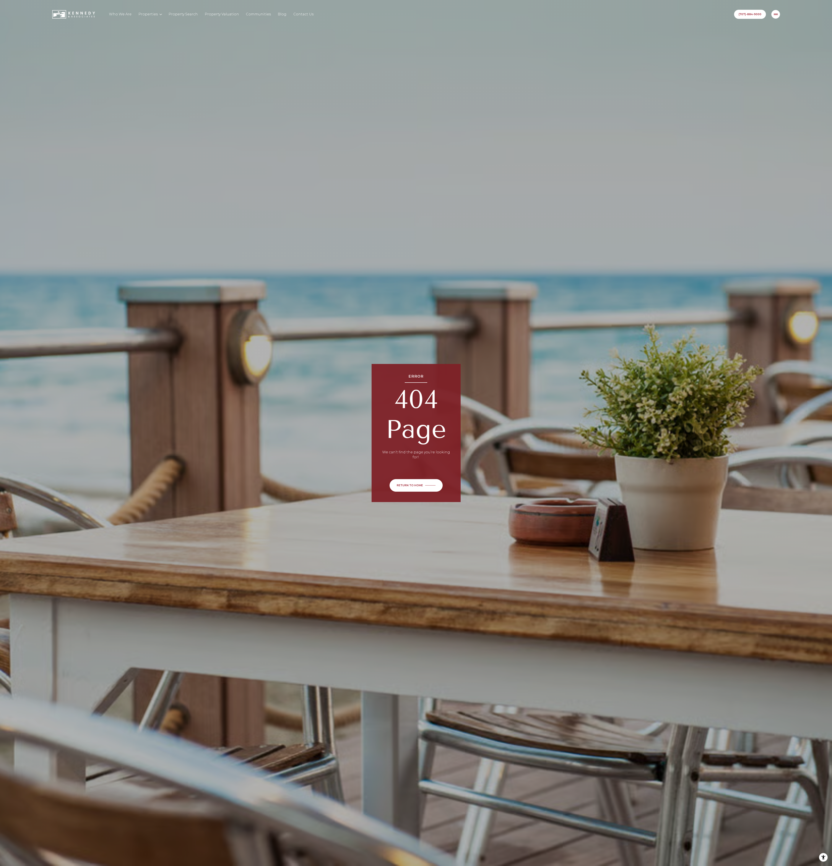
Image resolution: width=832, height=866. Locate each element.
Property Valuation (222, 14)
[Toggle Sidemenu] (775, 14)
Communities (258, 14)
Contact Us (303, 14)
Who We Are (120, 14)
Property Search (183, 14)
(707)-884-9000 (750, 14)
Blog (282, 14)
